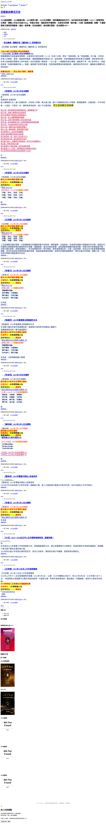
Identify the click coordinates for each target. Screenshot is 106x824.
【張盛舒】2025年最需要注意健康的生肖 (20, 320)
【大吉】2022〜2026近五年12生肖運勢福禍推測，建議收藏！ (29, 538)
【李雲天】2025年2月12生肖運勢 (17, 503)
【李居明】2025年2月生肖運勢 (16, 375)
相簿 (5, 32)
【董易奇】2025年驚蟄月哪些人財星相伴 (20, 476)
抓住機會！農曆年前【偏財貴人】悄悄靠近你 (22, 43)
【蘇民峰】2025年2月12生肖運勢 (17, 424)
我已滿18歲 (3, 821)
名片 (5, 36)
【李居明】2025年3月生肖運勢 (16, 173)
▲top (2, 84)
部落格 (5, 34)
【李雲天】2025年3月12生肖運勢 (17, 271)
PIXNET (41, 803)
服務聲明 (68, 803)
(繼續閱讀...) (4, 76)
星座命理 (13, 29)
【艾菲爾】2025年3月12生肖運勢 (17, 220)
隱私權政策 (61, 803)
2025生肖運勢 (14, 82)
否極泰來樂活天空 (10, 12)
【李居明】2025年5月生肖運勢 (16, 91)
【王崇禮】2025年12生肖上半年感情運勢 (20, 569)
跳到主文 (3, 16)
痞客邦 (17, 79)
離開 (9, 821)
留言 (20, 79)
